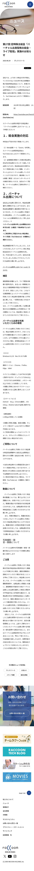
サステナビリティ (9, 819)
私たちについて (8, 799)
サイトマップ (7, 831)
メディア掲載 (11, 675)
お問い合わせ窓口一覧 (17, 713)
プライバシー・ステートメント (13, 827)
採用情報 (6, 835)
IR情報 (5, 815)
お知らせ (24, 670)
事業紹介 (6, 807)
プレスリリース (10, 670)
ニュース (6, 803)
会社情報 (6, 811)
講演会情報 (24, 675)
